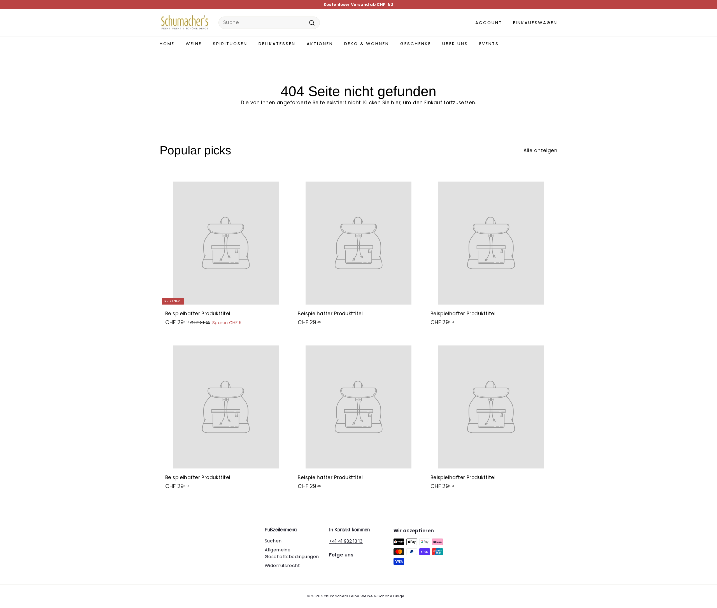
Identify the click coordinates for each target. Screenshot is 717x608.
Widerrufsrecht (282, 565)
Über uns (455, 44)
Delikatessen (277, 44)
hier (396, 102)
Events (489, 44)
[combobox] (269, 23)
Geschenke (415, 44)
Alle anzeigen (540, 150)
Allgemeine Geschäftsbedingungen (292, 553)
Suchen (273, 541)
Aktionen (320, 44)
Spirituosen (230, 44)
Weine (194, 44)
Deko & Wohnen (366, 44)
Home (167, 44)
